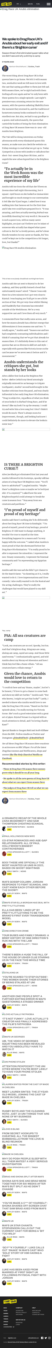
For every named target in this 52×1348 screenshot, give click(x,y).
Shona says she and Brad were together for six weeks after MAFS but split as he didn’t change (24, 1185)
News (23, 871)
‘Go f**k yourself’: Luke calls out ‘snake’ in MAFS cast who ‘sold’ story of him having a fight (23, 1251)
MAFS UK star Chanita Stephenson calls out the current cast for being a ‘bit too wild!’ (23, 1229)
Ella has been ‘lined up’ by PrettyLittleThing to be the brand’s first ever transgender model (25, 914)
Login (18, 1324)
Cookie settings (38, 1314)
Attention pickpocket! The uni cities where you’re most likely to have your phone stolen (25, 1069)
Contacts (35, 1312)
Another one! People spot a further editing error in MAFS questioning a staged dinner (24, 999)
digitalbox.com (12, 1338)
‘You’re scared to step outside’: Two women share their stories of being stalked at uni (25, 980)
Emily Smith (12, 871)
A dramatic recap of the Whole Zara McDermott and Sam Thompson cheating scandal (24, 821)
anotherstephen (16, 827)
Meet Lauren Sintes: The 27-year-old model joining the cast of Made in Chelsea (25, 1094)
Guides (31, 67)
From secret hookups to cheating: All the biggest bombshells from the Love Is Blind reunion (23, 1137)
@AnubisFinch (20, 738)
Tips (38, 4)
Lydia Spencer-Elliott (18, 852)
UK (9, 830)
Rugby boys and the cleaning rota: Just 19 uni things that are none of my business (25, 1114)
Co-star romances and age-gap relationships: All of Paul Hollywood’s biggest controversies (24, 844)
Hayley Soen (13, 893)
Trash (37, 67)
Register (19, 1322)
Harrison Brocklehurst (17, 67)
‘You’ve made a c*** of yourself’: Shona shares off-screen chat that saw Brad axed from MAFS (25, 1206)
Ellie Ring (12, 1053)
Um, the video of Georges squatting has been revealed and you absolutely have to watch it (23, 1045)
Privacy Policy (21, 1312)
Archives (19, 1314)
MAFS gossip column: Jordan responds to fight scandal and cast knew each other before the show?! (25, 885)
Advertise (19, 1310)
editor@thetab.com (33, 1338)
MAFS (24, 893)
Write (30, 4)
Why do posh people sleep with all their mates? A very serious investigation (25, 1161)
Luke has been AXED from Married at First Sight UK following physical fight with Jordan (24, 1273)
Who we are (36, 1310)
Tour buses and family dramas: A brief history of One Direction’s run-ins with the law (25, 938)
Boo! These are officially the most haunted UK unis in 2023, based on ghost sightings (23, 865)
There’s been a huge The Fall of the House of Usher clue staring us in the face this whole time (25, 957)
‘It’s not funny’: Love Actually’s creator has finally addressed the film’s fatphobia (25, 1021)
